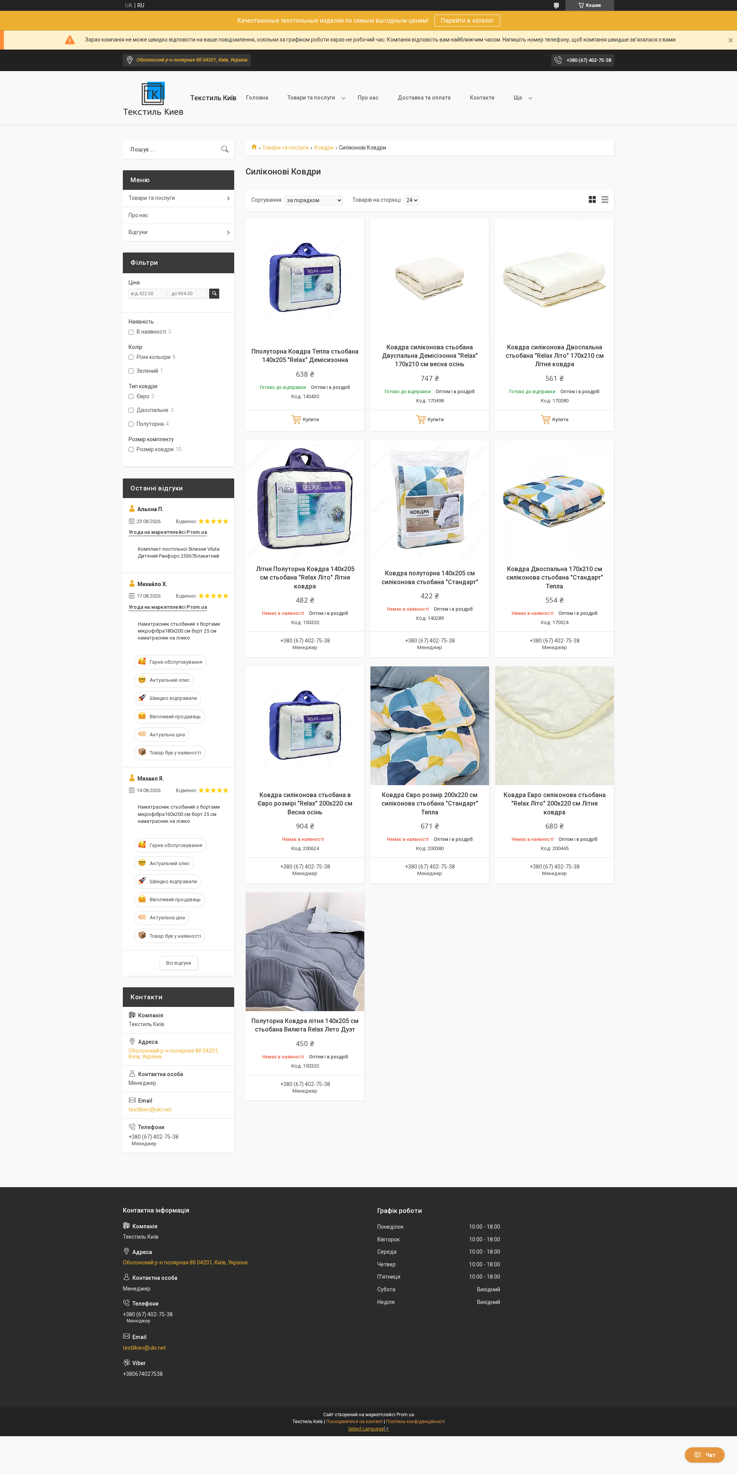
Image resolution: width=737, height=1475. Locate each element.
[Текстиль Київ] (153, 98)
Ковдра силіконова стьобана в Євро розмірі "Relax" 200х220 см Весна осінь (305, 803)
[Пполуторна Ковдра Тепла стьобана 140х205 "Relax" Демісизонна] (305, 278)
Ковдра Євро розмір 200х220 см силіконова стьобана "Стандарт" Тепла (430, 803)
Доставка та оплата (424, 98)
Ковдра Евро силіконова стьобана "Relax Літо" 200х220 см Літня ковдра (555, 803)
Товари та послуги (311, 98)
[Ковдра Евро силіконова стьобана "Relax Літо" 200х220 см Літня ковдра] (554, 725)
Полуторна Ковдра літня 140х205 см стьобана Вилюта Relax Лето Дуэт (305, 1025)
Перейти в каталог (467, 20)
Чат (711, 1455)
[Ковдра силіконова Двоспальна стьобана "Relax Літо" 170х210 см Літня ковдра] (554, 278)
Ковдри (324, 148)
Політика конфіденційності (415, 1421)
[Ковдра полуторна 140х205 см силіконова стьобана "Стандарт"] (429, 499)
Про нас (368, 98)
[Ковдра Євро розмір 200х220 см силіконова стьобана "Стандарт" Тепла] (429, 725)
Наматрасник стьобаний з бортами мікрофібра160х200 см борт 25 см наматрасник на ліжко (179, 814)
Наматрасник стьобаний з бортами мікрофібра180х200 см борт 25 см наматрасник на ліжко (179, 631)
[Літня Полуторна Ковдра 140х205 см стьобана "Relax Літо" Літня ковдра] (305, 499)
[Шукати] (225, 149)
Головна (257, 98)
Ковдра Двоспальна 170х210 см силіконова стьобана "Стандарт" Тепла (554, 577)
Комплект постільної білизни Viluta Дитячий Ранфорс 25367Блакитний (179, 552)
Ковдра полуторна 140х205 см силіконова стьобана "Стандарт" (430, 577)
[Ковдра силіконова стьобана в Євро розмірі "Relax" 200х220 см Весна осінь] (305, 725)
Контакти (482, 98)
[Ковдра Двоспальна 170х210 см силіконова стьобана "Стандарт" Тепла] (554, 499)
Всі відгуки (178, 963)
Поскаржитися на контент (354, 1421)
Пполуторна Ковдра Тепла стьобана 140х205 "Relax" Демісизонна (305, 356)
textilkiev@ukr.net (150, 1109)
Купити (311, 419)
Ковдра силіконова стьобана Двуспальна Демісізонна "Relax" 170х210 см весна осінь (430, 356)
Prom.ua (405, 1414)
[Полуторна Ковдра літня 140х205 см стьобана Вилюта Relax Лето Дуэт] (305, 951)
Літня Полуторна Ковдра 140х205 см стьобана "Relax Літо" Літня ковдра (305, 577)
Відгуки (138, 232)
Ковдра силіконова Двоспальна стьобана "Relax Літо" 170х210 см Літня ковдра (555, 356)
